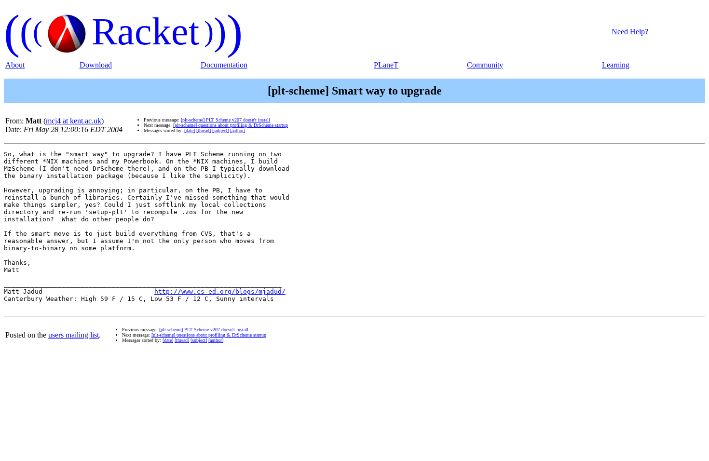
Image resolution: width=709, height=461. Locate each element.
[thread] (203, 130)
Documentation (224, 65)
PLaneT (386, 65)
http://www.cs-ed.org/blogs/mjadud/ (220, 291)
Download (96, 65)
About (15, 65)
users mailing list (73, 335)
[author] (237, 130)
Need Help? (630, 31)
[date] (189, 130)
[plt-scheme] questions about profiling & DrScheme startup (230, 125)
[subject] (220, 130)
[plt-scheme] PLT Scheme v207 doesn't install (225, 119)
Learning (615, 65)
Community (485, 65)
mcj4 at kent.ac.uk (73, 121)
